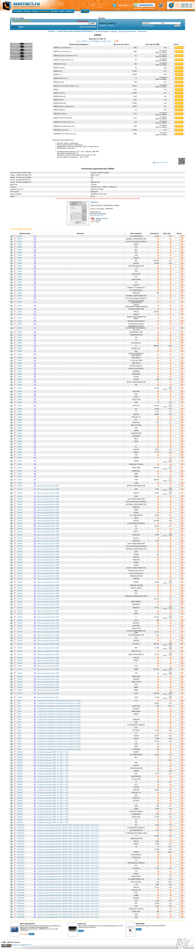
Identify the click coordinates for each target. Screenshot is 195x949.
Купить (31, 934)
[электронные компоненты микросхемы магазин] (181, 5)
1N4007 (19, 236)
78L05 (19, 700)
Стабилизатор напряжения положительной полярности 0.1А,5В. (59, 700)
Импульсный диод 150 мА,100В (48, 486)
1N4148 (19, 486)
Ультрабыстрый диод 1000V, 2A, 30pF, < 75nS (53, 752)
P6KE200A (20, 825)
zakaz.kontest (123, 5)
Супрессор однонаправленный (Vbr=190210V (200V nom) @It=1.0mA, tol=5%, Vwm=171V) (68, 825)
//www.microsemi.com (96, 215)
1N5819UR (94, 202)
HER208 (20, 752)
